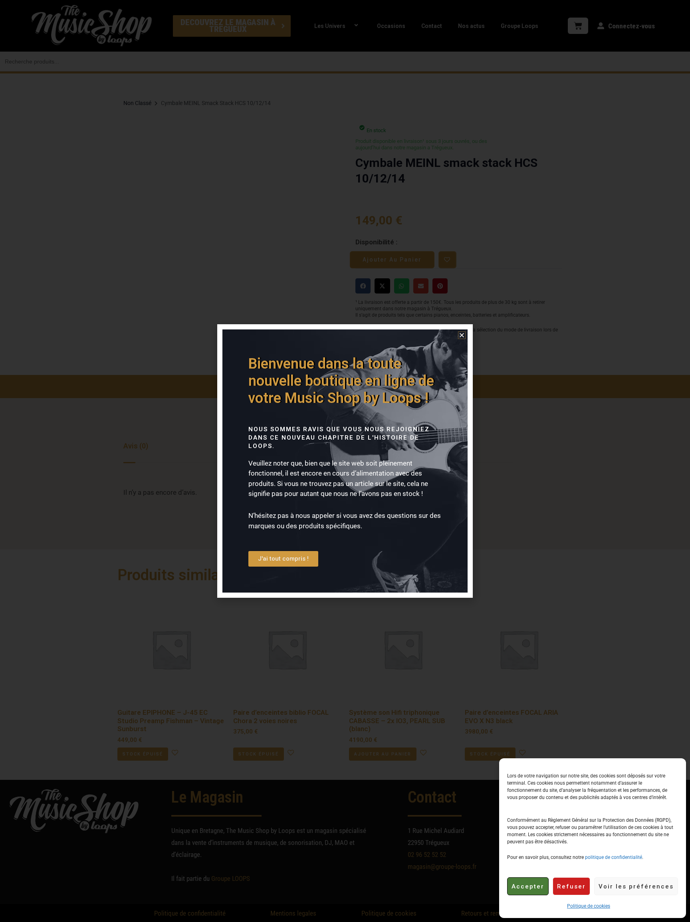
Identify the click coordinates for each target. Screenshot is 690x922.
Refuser (571, 886)
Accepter (528, 886)
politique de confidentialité (613, 857)
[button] (462, 335)
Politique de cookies (588, 906)
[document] (345, 461)
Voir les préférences (636, 886)
